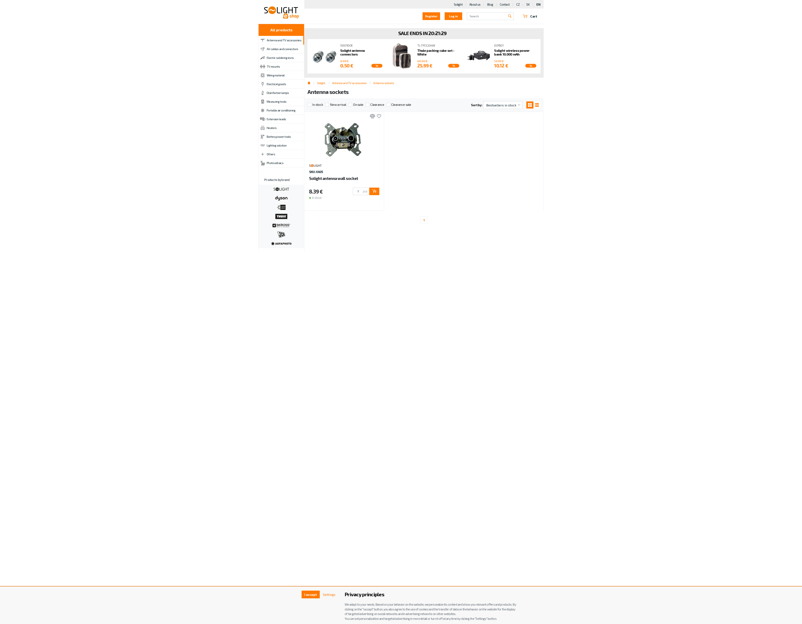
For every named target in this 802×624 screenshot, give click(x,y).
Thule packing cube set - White (435, 52)
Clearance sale (401, 104)
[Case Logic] (281, 207)
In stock (317, 104)
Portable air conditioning (281, 110)
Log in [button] (453, 16)
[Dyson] (281, 198)
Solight (458, 4)
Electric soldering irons (280, 57)
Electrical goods (276, 84)
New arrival (338, 104)
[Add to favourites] (378, 116)
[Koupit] (376, 66)
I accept (310, 594)
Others (271, 154)
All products (281, 30)
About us (474, 4)
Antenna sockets (383, 83)
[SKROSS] (281, 225)
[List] (537, 105)
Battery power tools (279, 136)
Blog (490, 4)
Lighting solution (277, 145)
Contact (505, 4)
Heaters (272, 128)
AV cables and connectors (282, 49)
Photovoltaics (275, 163)
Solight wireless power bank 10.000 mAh (511, 52)
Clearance (377, 104)
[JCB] (281, 234)
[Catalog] (529, 105)
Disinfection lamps (278, 93)
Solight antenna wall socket (333, 178)
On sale (358, 104)
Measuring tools (277, 101)
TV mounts (273, 66)
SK (528, 4)
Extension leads (276, 119)
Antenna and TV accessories (284, 40)
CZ (518, 4)
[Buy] (374, 191)
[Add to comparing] (371, 116)
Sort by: (476, 105)
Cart (533, 16)
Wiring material (276, 75)
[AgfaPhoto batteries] (281, 243)
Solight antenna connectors (352, 52)
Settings (329, 594)
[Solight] (281, 189)
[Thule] (281, 216)
